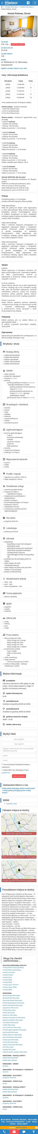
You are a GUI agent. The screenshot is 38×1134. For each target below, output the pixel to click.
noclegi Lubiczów (9, 972)
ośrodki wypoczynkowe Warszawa (14, 1030)
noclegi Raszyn (8, 975)
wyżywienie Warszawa (10, 1008)
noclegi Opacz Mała (10, 987)
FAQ (3, 1122)
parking (5, 1066)
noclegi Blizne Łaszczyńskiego (13, 967)
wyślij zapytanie (19, 776)
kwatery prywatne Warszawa (13, 1020)
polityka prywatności (15, 1122)
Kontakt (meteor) (19, 1120)
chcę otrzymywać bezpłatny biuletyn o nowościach (16, 765)
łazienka (5, 1072)
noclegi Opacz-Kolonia (10, 985)
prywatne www (11, 804)
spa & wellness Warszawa (12, 1027)
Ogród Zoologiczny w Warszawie (19, 833)
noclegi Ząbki (7, 980)
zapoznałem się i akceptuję (15, 771)
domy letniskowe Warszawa (12, 1000)
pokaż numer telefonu (17, 44)
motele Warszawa (9, 1025)
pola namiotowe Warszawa (12, 1037)
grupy (5, 1083)
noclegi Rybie (7, 982)
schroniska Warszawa (10, 1042)
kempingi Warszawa (10, 1015)
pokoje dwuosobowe (10, 1060)
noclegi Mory (7, 977)
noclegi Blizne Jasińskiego (12, 970)
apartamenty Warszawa (11, 998)
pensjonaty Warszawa (10, 1032)
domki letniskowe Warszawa (12, 1005)
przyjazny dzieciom (9, 1078)
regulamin (32, 1120)
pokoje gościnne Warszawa (12, 1035)
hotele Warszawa (9, 1013)
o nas (28, 1122)
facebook (6, 1120)
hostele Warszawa (9, 1010)
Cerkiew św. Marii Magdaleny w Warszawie (19, 880)
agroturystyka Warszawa (11, 995)
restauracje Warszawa (10, 1040)
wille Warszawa (8, 1047)
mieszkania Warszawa (10, 1022)
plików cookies (21, 1128)
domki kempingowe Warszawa (13, 1003)
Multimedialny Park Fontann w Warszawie (19, 857)
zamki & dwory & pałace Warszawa (15, 1052)
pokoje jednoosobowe (10, 1058)
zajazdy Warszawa (9, 1049)
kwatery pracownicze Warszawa (14, 1018)
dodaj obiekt (22, 1124)
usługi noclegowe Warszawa (13, 1045)
